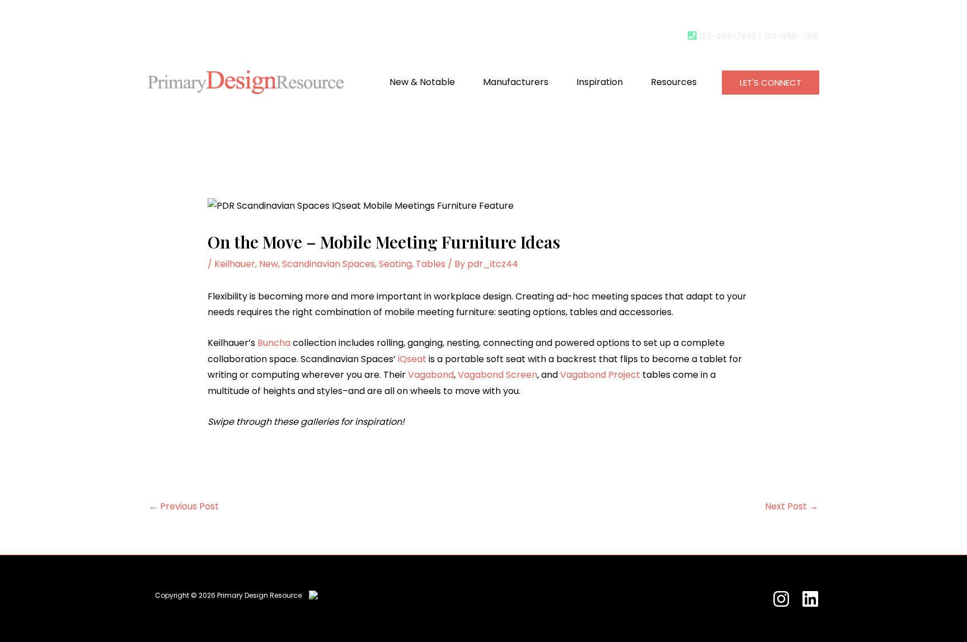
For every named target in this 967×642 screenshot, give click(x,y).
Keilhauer (234, 263)
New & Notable (422, 82)
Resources (674, 82)
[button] (770, 83)
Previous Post (184, 506)
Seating (395, 263)
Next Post (791, 506)
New (268, 263)
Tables (430, 263)
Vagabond (431, 374)
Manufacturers (515, 82)
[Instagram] (781, 599)
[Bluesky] (810, 599)
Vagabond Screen (497, 374)
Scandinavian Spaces (328, 263)
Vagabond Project (600, 374)
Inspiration (599, 82)
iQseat (412, 359)
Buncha (273, 342)
